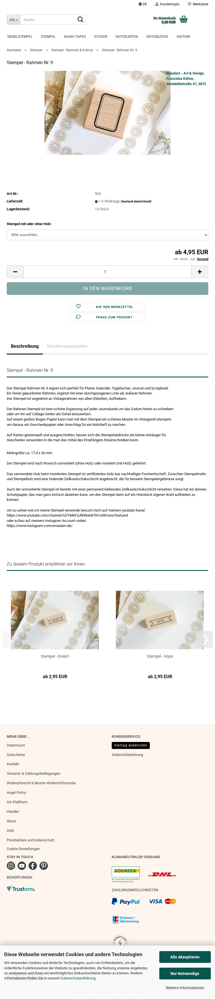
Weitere (183, 37)
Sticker (100, 37)
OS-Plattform (17, 802)
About (11, 821)
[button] (142, 4)
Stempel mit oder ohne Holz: (29, 224)
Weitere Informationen (185, 988)
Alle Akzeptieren (185, 957)
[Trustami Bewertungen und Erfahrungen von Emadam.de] (21, 888)
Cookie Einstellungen (23, 849)
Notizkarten (127, 37)
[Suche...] (80, 20)
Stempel (48, 37)
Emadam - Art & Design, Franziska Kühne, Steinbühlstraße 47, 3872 (186, 78)
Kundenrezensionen (67, 346)
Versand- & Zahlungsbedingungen (33, 773)
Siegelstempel (19, 37)
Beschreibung (25, 346)
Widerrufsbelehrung (127, 755)
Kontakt (13, 764)
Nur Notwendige (184, 973)
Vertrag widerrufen (130, 745)
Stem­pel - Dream (55, 656)
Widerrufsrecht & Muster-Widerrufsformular (41, 783)
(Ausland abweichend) (136, 201)
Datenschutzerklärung (77, 978)
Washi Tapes (75, 37)
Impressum (16, 745)
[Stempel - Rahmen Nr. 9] (107, 113)
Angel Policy (16, 792)
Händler (13, 811)
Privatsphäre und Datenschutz (30, 840)
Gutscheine (16, 755)
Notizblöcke (157, 37)
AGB (10, 830)
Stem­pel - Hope (160, 656)
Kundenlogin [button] (168, 4)
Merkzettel (199, 4)
